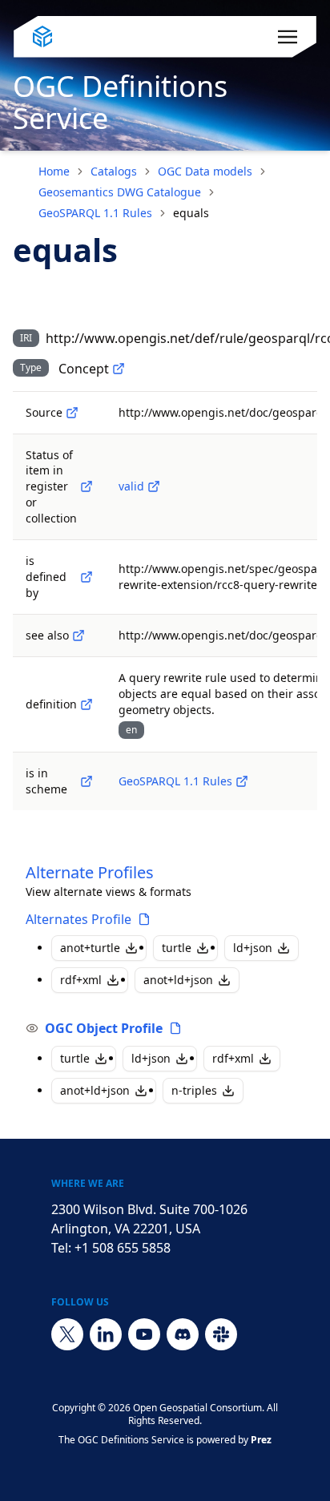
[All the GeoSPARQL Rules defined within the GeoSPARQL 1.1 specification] (241, 781)
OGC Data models (205, 171)
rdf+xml (81, 979)
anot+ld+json (178, 979)
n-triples (194, 1090)
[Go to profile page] (144, 919)
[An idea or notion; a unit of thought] (118, 368)
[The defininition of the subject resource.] (86, 577)
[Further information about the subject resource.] (78, 635)
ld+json (252, 947)
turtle (176, 947)
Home (54, 171)
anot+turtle (90, 947)
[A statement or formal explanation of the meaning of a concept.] (86, 704)
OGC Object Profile (104, 1028)
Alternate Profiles (90, 872)
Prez (261, 1440)
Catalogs (114, 171)
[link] (191, 213)
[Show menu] (287, 37)
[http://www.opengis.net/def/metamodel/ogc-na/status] (86, 486)
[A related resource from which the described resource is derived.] (72, 412)
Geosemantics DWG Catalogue (119, 192)
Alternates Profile (78, 919)
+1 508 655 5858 (122, 1248)
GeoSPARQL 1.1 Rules (95, 212)
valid (131, 486)
